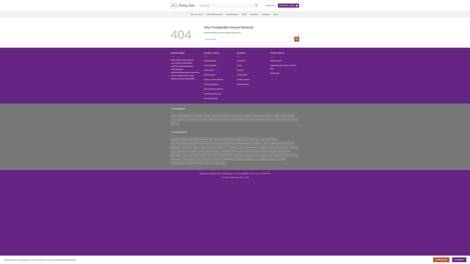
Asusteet (183, 139)
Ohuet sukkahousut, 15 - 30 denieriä (224, 147)
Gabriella (276, 116)
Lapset (265, 143)
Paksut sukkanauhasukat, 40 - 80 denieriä (214, 151)
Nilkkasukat (175, 147)
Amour (173, 116)
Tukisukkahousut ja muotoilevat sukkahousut (238, 159)
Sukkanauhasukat (214, 14)
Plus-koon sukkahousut (259, 151)
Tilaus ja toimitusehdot (213, 79)
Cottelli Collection (259, 116)
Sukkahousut (232, 14)
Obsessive (249, 120)
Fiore (269, 116)
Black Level (217, 116)
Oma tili (240, 70)
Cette (240, 116)
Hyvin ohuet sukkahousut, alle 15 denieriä (186, 143)
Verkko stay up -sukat (277, 159)
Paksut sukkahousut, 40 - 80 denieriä (184, 151)
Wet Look (209, 163)
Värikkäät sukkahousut (196, 163)
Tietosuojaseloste (211, 84)
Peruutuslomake (211, 98)
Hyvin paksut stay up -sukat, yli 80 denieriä (218, 143)
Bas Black (199, 116)
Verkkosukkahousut (178, 163)
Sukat (244, 14)
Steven (284, 120)
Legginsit (254, 14)
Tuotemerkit (242, 74)
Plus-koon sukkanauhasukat (279, 151)
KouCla (181, 120)
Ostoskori (241, 60)
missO (232, 120)
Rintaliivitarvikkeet (225, 155)
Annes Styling (183, 116)
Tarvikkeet (217, 159)
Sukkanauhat (176, 159)
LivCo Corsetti (202, 120)
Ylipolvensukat (220, 163)
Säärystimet (206, 159)
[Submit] (256, 6)
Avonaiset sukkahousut (223, 139)
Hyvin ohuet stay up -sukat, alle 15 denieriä (262, 139)
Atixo (192, 116)
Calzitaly (233, 116)
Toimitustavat (209, 74)
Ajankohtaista (243, 84)
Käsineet (257, 143)
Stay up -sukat (196, 14)
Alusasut (266, 14)
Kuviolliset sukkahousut (244, 143)
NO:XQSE (240, 120)
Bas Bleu (208, 116)
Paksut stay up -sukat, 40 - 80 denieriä (284, 147)
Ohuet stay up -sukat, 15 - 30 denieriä (195, 147)
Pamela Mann (260, 120)
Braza (225, 116)
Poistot (185, 155)
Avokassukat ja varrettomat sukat (200, 139)
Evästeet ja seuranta (212, 93)
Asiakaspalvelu (210, 60)
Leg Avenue (190, 120)
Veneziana (175, 124)
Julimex (174, 120)
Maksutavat (209, 70)
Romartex (270, 120)
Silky (278, 120)
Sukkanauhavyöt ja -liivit (191, 159)
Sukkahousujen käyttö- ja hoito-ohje (283, 67)
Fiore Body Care (238, 139)
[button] (270, 5)
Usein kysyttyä (210, 65)
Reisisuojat (213, 155)
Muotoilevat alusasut (285, 143)
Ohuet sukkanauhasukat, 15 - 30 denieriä (253, 147)
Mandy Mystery (214, 120)
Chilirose (247, 116)
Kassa (239, 65)
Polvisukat (193, 155)
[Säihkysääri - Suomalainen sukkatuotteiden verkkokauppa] (183, 5)
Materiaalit (274, 73)
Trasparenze (293, 120)
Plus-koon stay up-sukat (240, 151)
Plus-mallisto (176, 155)
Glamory (291, 116)
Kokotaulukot (276, 60)
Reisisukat (203, 155)
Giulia (284, 116)
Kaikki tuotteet (243, 79)
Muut (275, 14)
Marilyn (225, 120)
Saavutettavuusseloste (213, 89)
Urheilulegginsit (262, 159)
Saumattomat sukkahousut (243, 155)
